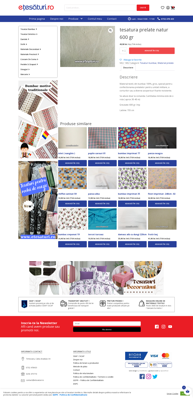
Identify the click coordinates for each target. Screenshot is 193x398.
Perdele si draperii (28, 64)
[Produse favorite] (163, 8)
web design (133, 371)
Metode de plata (80, 366)
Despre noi (56, 18)
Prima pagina (37, 18)
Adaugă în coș (152, 51)
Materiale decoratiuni (29, 49)
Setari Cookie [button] (172, 393)
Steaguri (24, 69)
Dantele (23, 39)
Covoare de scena (28, 59)
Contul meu (95, 18)
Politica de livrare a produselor (86, 363)
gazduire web (153, 371)
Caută (143, 8)
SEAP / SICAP (78, 356)
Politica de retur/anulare (83, 373)
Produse (73, 18)
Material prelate (166, 63)
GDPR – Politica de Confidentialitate (88, 380)
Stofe (22, 44)
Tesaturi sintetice (28, 34)
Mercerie (24, 74)
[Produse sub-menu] (82, 18)
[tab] (128, 68)
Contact (112, 18)
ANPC (75, 384)
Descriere (128, 67)
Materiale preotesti (28, 54)
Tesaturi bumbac (27, 29)
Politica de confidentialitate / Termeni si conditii (93, 377)
